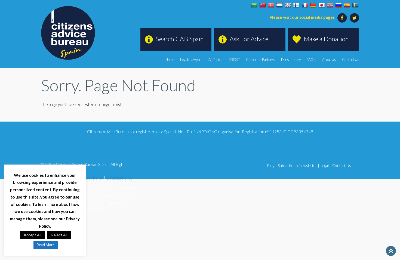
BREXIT (234, 59)
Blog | (271, 165)
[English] (288, 5)
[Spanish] (347, 5)
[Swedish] (355, 5)
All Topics (215, 59)
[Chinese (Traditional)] (262, 5)
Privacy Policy (91, 177)
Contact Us (350, 59)
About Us (329, 59)
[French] (304, 5)
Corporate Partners (260, 59)
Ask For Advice (249, 39)
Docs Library (291, 59)
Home (169, 59)
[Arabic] (254, 5)
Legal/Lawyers (191, 59)
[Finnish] (296, 5)
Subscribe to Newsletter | (298, 165)
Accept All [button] (32, 235)
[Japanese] (321, 5)
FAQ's (311, 59)
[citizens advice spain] (68, 33)
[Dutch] (279, 5)
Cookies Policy (119, 177)
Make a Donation (326, 39)
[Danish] (271, 5)
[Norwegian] (330, 5)
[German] (313, 5)
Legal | (326, 165)
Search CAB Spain (180, 39)
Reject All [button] (59, 235)
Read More (45, 245)
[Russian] (338, 5)
